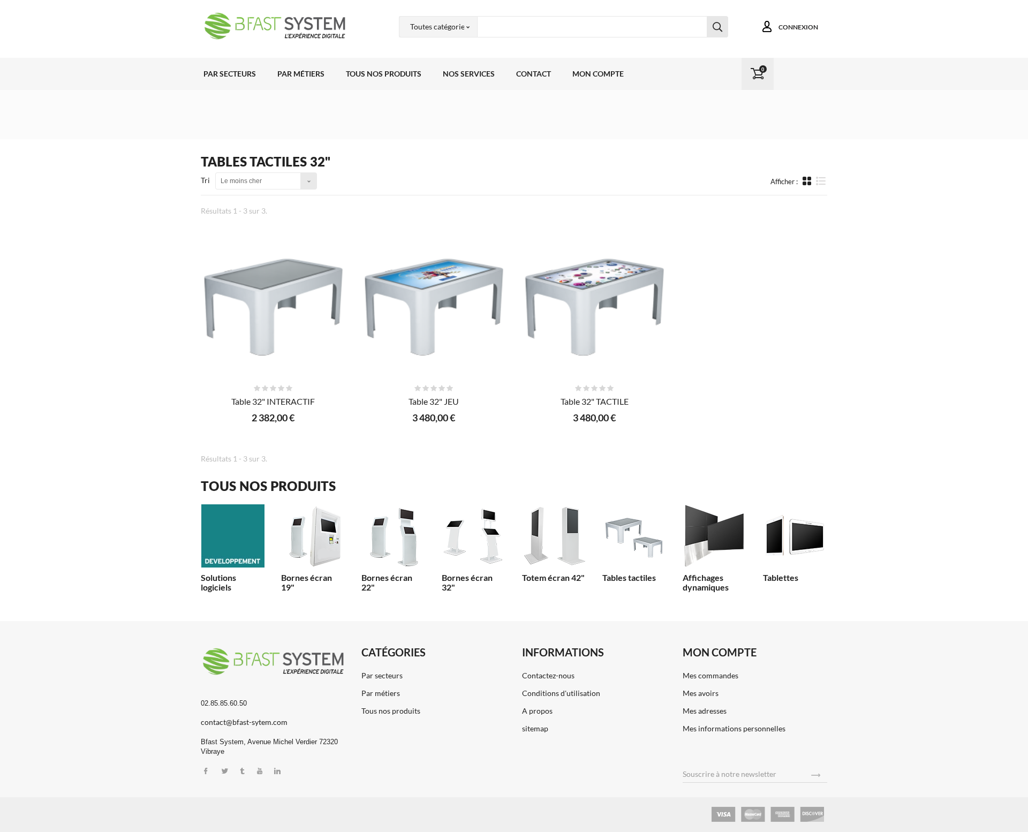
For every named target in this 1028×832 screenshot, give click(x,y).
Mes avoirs (701, 693)
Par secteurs (229, 73)
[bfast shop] (273, 26)
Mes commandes (710, 675)
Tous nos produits (383, 73)
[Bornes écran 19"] (313, 536)
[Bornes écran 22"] (393, 536)
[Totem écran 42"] (554, 536)
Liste (821, 185)
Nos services (469, 73)
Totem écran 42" (553, 577)
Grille (808, 181)
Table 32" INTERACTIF (273, 401)
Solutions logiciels (218, 582)
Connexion (798, 27)
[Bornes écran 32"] (474, 536)
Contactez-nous (548, 675)
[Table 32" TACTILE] (594, 304)
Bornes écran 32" (467, 582)
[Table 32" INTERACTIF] (273, 304)
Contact (533, 73)
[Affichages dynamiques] (715, 536)
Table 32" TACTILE (595, 401)
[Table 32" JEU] (433, 304)
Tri (205, 180)
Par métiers (300, 73)
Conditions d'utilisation (561, 693)
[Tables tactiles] (634, 536)
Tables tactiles (629, 577)
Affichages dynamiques (706, 582)
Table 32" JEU (434, 401)
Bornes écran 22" (386, 582)
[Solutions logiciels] (233, 536)
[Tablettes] (795, 536)
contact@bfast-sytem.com (244, 722)
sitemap (535, 728)
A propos (537, 710)
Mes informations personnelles (734, 728)
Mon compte (598, 73)
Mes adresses (705, 710)
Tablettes (780, 577)
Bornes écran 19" (306, 582)
